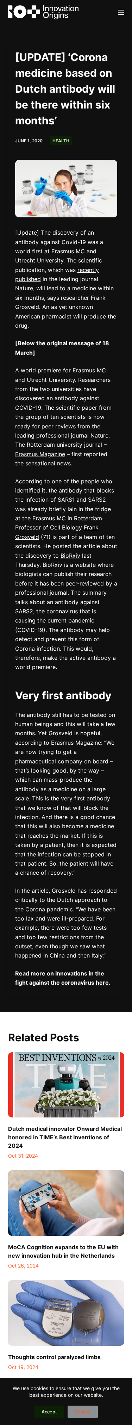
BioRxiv (70, 555)
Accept (49, 1411)
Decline (83, 1411)
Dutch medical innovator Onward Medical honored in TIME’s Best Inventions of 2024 (65, 1137)
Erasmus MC (49, 518)
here (102, 982)
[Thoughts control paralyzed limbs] (66, 1313)
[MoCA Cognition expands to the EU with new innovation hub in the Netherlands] (66, 1203)
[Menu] (121, 12)
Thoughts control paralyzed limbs (54, 1357)
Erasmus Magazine (40, 454)
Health (60, 140)
